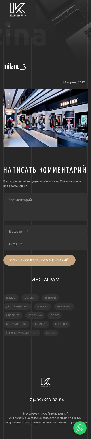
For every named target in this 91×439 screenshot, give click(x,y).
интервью (64, 306)
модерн (41, 324)
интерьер (12, 315)
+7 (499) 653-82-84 (45, 399)
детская (30, 297)
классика (35, 315)
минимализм (16, 324)
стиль (50, 333)
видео (11, 297)
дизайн (50, 297)
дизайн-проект (17, 306)
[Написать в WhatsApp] (80, 428)
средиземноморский (22, 333)
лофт (54, 315)
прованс (61, 324)
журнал (42, 306)
